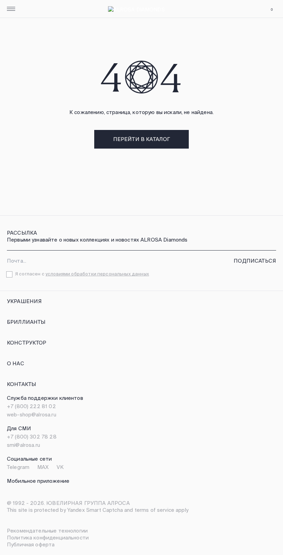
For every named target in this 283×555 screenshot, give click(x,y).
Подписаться (255, 261)
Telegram (18, 467)
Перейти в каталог (141, 139)
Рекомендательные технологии (47, 531)
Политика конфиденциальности (48, 537)
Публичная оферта (31, 544)
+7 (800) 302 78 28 (32, 437)
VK (60, 467)
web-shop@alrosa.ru (31, 414)
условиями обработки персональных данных (97, 273)
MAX (43, 467)
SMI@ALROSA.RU (23, 445)
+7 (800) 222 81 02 (31, 406)
